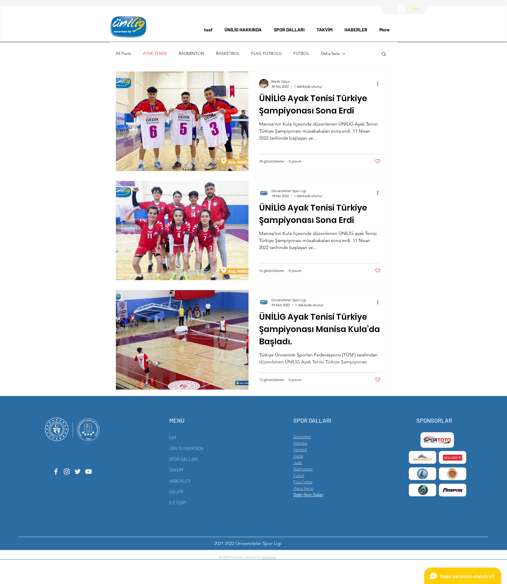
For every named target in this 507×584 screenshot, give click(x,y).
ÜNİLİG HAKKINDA (186, 448)
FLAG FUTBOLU (266, 53)
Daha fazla (330, 53)
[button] (244, 29)
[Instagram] (67, 471)
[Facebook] (56, 471)
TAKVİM (176, 470)
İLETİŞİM (177, 502)
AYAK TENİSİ (155, 53)
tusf (172, 437)
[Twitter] (78, 471)
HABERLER (179, 480)
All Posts (123, 53)
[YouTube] (88, 471)
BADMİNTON (191, 53)
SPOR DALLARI (183, 459)
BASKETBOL (227, 53)
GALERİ (176, 491)
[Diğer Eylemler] (379, 83)
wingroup (268, 557)
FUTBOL (301, 53)
